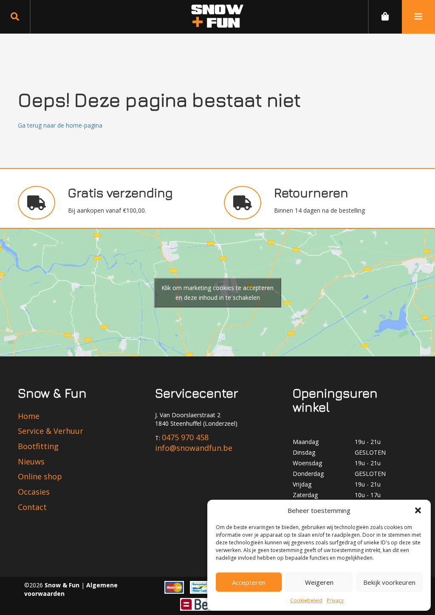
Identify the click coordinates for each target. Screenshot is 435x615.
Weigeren (319, 582)
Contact (32, 507)
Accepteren (249, 582)
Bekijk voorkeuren (389, 582)
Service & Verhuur (50, 431)
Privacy (335, 600)
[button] (418, 510)
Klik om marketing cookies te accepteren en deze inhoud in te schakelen (217, 293)
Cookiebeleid (306, 600)
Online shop (40, 476)
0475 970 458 (185, 437)
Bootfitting (38, 446)
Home (29, 416)
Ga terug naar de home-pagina (60, 125)
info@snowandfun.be (193, 448)
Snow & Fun (63, 585)
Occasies (34, 492)
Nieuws (31, 461)
